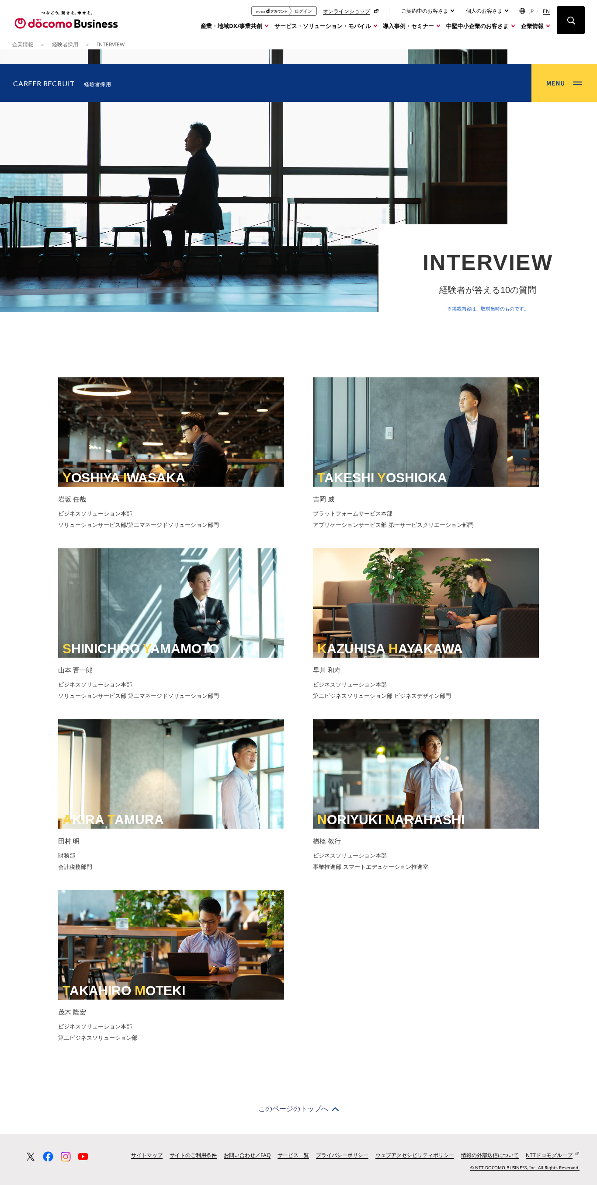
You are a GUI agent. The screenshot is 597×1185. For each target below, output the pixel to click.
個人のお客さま (485, 10)
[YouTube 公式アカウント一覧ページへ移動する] (83, 1156)
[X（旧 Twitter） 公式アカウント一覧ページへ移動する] (30, 1156)
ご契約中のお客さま (425, 10)
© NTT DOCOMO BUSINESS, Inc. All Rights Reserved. (525, 1167)
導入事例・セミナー (408, 26)
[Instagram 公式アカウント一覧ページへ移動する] (65, 1156)
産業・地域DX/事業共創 (231, 26)
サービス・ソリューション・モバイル (322, 26)
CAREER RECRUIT (62, 83)
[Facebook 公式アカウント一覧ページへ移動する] (48, 1156)
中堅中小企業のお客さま (477, 26)
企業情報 (532, 26)
